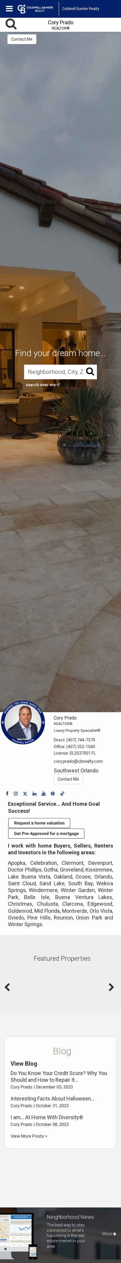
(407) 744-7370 (80, 740)
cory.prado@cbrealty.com (78, 761)
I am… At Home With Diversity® (47, 1117)
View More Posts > (29, 1136)
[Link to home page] (38, 9)
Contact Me (22, 39)
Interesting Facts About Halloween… (53, 1098)
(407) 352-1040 (80, 746)
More (107, 1233)
